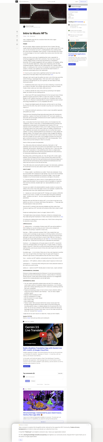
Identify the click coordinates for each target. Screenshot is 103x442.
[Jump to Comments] (17, 36)
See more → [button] (43, 421)
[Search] (20, 2)
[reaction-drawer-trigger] (17, 32)
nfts (28, 36)
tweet (29, 318)
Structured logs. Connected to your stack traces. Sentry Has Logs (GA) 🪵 (42, 414)
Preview (33, 381)
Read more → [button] (26, 366)
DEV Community (79, 21)
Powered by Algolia (51, 1)
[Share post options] (17, 48)
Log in (76, 1)
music (24, 36)
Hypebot (39, 311)
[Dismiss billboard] (88, 425)
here (52, 74)
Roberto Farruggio (30, 26)
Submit (27, 381)
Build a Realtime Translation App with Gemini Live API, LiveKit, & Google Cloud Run (42, 349)
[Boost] (17, 44)
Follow (77, 9)
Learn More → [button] (72, 64)
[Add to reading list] (17, 40)
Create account (83, 1)
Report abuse (47, 384)
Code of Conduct (40, 384)
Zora (62, 216)
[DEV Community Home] (16, 1)
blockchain (32, 36)
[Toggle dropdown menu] (62, 321)
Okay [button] (21, 439)
